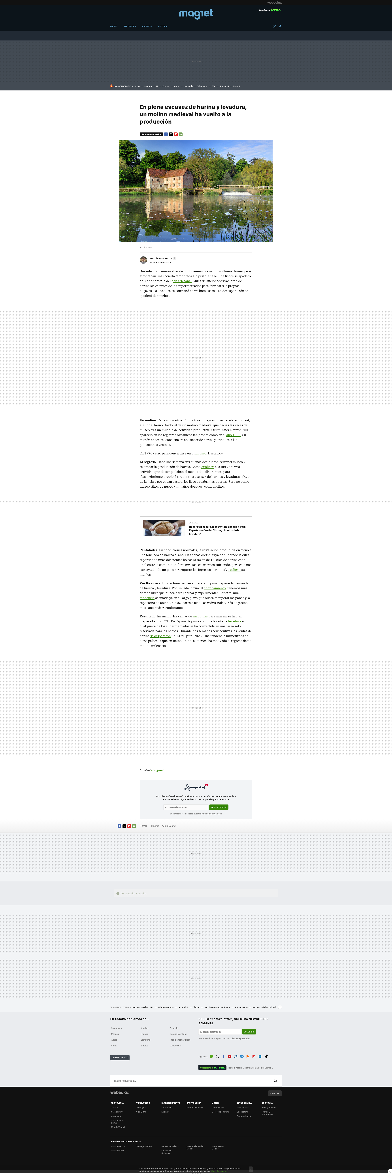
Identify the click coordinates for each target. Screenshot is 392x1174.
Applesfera (116, 1116)
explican (207, 467)
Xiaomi (236, 86)
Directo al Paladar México (195, 1147)
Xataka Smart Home (117, 1121)
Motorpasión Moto (220, 1111)
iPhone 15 (224, 86)
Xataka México (118, 1146)
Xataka (114, 1107)
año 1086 (233, 435)
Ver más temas (120, 1057)
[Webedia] (274, 2)
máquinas (200, 616)
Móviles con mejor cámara (217, 1007)
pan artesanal (182, 281)
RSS (247, 1055)
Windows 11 (175, 1045)
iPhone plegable (166, 1007)
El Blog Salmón (269, 1107)
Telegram (241, 1055)
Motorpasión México (218, 1147)
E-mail (181, 134)
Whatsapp (202, 86)
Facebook (280, 26)
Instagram (235, 1055)
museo (201, 453)
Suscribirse (220, 807)
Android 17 (183, 1007)
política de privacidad (212, 813)
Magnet (196, 14)
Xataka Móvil (117, 1111)
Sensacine (166, 1107)
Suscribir (249, 1031)
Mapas (113, 26)
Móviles (115, 1033)
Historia (163, 26)
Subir (273, 1093)
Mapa (176, 86)
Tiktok (266, 1055)
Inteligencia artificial (180, 1039)
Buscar (275, 1081)
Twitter (274, 26)
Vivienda (147, 26)
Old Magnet (170, 825)
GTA (213, 86)
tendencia (147, 598)
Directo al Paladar (195, 1107)
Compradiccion (244, 1116)
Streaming (116, 1028)
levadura (234, 621)
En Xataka (193, 523)
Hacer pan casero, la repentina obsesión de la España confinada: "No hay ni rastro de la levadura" (217, 530)
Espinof (164, 1111)
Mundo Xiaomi (118, 1127)
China (137, 86)
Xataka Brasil (117, 1150)
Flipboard (176, 134)
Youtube (229, 1055)
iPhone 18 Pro (241, 1007)
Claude (196, 1007)
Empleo (144, 1045)
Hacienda (188, 86)
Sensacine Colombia (166, 1151)
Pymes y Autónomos (267, 1113)
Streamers (130, 26)
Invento (148, 86)
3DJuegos (141, 1107)
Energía (144, 1033)
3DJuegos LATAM (144, 1146)
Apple (114, 1039)
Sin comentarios (152, 134)
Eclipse (165, 86)
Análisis (145, 1028)
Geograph (157, 770)
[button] (162, 258)
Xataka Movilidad (178, 1033)
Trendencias (243, 1107)
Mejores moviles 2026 (143, 1007)
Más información (219, 1170)
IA (157, 86)
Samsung (146, 1039)
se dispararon (160, 636)
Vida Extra (141, 1111)
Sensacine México (170, 1146)
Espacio (174, 1028)
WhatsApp (211, 1055)
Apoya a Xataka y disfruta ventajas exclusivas (249, 1068)
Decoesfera (242, 1111)
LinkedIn (260, 1055)
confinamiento (215, 588)
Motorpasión (218, 1107)
